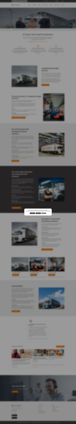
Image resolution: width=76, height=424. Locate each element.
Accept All (32, 213)
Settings (44, 213)
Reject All (38, 213)
